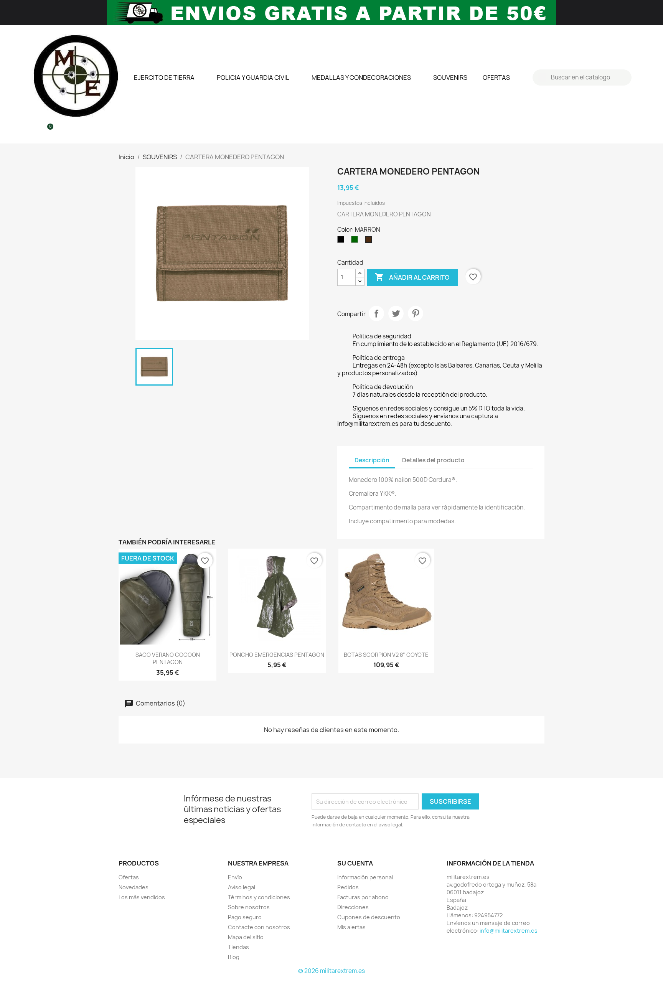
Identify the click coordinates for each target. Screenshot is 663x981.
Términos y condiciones (259, 897)
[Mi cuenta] (34, 130)
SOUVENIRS (450, 77)
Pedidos (348, 887)
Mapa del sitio (246, 937)
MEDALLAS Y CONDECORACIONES (361, 77)
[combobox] (583, 77)
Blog (233, 957)
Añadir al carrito (412, 277)
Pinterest (415, 313)
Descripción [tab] (372, 460)
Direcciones (353, 907)
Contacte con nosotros (259, 927)
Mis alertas (351, 927)
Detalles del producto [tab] (433, 460)
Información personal (365, 877)
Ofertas (129, 877)
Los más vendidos (142, 897)
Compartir (376, 313)
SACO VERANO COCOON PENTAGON (167, 658)
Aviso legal (241, 887)
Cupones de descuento (368, 917)
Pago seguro (245, 917)
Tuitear (396, 313)
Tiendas (238, 947)
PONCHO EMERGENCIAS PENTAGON (276, 654)
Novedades (133, 887)
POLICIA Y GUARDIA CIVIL (253, 77)
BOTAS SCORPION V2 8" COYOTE (386, 654)
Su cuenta (355, 863)
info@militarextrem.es (509, 930)
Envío (235, 877)
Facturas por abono (363, 897)
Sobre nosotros (249, 907)
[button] (47, 131)
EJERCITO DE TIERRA (164, 77)
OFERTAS (496, 77)
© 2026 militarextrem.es (331, 971)
